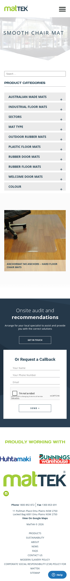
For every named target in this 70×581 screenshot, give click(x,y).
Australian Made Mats (27, 97)
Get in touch (35, 340)
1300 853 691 (49, 504)
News (35, 546)
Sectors (15, 117)
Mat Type (15, 127)
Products (35, 533)
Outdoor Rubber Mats (27, 137)
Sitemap (35, 572)
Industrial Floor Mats (27, 107)
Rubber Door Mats (24, 157)
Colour (14, 187)
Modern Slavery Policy (35, 559)
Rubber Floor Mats (24, 167)
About (35, 542)
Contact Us (35, 555)
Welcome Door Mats (25, 177)
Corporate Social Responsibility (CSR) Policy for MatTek (35, 566)
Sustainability (35, 537)
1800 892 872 (27, 504)
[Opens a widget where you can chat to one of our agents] (57, 575)
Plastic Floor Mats (24, 147)
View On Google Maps (35, 518)
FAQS (35, 550)
